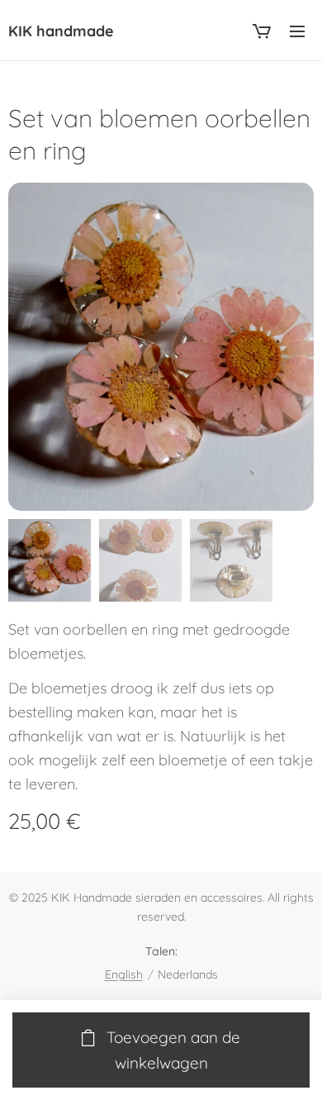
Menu (297, 30)
